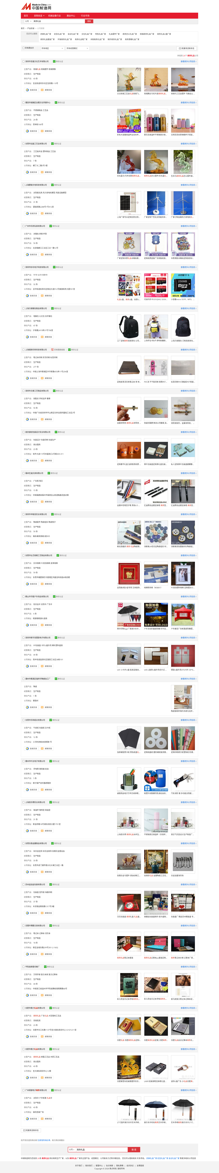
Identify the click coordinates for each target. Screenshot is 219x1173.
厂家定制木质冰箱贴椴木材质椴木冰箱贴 (129, 258)
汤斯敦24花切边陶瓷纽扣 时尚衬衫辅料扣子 (156, 546)
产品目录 (30, 28)
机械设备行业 (54, 15)
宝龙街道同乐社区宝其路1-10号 (45, 83)
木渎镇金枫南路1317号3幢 (43, 906)
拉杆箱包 (48, 316)
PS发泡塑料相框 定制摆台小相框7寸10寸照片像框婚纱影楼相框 (183, 587)
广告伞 (49, 604)
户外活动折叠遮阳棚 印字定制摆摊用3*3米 (156, 628)
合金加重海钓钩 (177, 875)
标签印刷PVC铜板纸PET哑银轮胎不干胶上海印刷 (183, 382)
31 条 (35, 202)
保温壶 (47, 810)
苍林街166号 (38, 124)
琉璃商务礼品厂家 (147, 34)
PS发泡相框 (45, 563)
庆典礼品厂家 (45, 34)
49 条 (35, 655)
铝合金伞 (37, 604)
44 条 (35, 984)
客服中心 (99, 1165)
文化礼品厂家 (86, 34)
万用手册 (37, 974)
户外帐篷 (42, 1098)
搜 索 (134, 1149)
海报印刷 (48, 892)
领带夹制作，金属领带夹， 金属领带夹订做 (183, 423)
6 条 (35, 613)
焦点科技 (113, 1168)
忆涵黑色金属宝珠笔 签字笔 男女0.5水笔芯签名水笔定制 (156, 505)
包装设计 (37, 440)
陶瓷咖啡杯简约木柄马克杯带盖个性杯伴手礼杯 (183, 711)
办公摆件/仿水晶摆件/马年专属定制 (156, 176)
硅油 (47, 769)
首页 (26, 15)
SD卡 (40, 275)
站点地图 (109, 1165)
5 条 (35, 778)
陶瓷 (35, 686)
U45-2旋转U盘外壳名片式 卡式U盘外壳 (156, 670)
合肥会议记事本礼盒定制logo (183, 1040)
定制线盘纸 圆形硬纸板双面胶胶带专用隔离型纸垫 (156, 752)
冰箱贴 (36, 234)
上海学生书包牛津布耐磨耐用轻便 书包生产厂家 (156, 340)
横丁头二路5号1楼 (40, 165)
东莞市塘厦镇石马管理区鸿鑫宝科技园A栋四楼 (51, 577)
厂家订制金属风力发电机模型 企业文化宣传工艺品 (183, 217)
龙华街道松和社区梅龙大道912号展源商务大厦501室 (54, 289)
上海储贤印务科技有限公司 (36, 349)
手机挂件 (42, 398)
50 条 (35, 243)
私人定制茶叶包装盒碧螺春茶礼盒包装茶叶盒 (183, 464)
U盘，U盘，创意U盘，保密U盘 (129, 299)
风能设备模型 (61, 192)
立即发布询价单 (44, 1140)
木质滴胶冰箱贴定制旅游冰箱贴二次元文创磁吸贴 (183, 258)
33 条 (35, 860)
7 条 (35, 161)
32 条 (35, 284)
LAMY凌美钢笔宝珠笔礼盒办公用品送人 (156, 1081)
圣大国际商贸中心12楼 (42, 1071)
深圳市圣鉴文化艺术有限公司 (37, 61)
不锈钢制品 (37, 110)
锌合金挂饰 (37, 851)
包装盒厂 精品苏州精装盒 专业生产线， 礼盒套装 (183, 916)
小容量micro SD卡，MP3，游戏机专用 (183, 299)
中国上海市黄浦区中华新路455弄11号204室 (50, 371)
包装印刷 (44, 440)
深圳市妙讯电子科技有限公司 (37, 267)
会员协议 (130, 1165)
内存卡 (45, 275)
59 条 (35, 572)
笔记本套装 (125, 958)
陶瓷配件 (37, 522)
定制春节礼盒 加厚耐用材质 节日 (129, 464)
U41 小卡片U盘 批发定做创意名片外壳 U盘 (129, 670)
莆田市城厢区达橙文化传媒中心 (37, 102)
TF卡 (35, 275)
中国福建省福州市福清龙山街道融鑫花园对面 (51, 495)
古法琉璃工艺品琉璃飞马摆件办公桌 (129, 93)
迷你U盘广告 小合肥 (183, 1081)
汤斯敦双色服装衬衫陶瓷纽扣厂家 (183, 546)
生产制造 (37, 74)
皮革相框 (54, 563)
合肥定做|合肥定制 (156, 1040)
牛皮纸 (36, 728)
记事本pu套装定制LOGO (156, 958)
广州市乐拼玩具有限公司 (35, 226)
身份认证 (59, 61)
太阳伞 (43, 604)
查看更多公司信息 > (189, 61)
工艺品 (45, 110)
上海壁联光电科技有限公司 (36, 185)
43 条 (35, 78)
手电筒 (36, 769)
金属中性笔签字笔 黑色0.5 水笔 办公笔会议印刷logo (129, 505)
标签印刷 (54, 357)
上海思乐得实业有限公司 (35, 802)
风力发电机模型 (49, 192)
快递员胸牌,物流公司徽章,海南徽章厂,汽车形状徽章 (156, 423)
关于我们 (78, 1165)
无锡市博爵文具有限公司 (35, 925)
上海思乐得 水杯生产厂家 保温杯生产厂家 (129, 834)
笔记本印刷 (37, 357)
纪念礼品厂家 (59, 34)
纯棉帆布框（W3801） (153, 587)
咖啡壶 (42, 810)
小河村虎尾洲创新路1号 (42, 742)
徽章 (48, 398)
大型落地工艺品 (55, 1015)
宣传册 (42, 892)
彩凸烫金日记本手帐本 (129, 999)
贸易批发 (37, 1020)
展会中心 (71, 15)
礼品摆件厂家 (114, 34)
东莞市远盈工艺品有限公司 (36, 143)
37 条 (35, 901)
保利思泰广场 (38, 1112)
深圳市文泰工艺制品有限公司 (37, 391)
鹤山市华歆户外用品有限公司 (37, 596)
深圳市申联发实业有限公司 (36, 514)
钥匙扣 (36, 398)
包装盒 (36, 892)
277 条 (36, 367)
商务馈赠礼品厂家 (132, 39)
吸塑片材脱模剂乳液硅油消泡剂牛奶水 (156, 793)
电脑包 (36, 316)
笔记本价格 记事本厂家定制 (183, 958)
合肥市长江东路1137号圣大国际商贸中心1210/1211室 (54, 1030)
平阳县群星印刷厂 (32, 966)
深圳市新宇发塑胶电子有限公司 (37, 637)
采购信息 (38, 15)
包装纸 (42, 728)
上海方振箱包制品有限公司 (36, 308)
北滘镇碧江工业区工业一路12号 (45, 248)
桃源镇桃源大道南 (40, 618)
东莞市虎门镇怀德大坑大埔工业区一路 (48, 865)
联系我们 (89, 1165)
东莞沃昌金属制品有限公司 (36, 843)
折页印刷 (46, 357)
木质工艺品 (54, 1057)
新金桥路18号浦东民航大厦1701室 (47, 824)
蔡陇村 (35, 700)
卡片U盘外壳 (46, 645)
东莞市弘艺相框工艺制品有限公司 (38, 555)
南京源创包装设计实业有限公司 (37, 432)
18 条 (35, 942)
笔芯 (41, 481)
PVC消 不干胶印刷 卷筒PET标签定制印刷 (156, 382)
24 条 (35, 119)
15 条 (35, 490)
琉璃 (37, 69)
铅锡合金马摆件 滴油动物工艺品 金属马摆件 (129, 875)
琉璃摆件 (44, 69)
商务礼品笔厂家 (81, 39)
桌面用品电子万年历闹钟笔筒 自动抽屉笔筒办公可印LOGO (129, 793)
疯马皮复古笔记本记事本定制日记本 (183, 999)
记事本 (42, 933)
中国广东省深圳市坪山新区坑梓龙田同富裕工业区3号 (54, 412)
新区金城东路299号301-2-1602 (45, 947)
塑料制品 (46, 151)
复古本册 (44, 974)
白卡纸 (47, 728)
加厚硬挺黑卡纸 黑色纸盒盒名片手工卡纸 (129, 752)
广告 (44, 1015)
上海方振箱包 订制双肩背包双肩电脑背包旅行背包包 (183, 341)
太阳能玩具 (37, 192)
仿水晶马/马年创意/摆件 (129, 176)
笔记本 (36, 933)
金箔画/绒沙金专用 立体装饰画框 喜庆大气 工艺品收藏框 (129, 587)
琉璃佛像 (52, 69)
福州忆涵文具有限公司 (34, 473)
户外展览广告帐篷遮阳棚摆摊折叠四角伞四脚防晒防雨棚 (183, 628)
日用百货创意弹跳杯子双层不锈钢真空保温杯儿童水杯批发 (183, 134)
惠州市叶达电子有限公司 (35, 761)
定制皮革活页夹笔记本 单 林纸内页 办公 (129, 382)
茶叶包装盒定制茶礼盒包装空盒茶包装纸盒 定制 (156, 464)
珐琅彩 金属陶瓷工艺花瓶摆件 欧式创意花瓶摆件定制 (156, 875)
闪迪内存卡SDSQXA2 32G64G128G (156, 299)
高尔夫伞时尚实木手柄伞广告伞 (156, 1122)
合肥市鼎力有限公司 (35, 1008)
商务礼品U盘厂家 (164, 34)
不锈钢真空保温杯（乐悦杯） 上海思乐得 (156, 834)
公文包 (42, 316)
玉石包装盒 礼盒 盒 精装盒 (129, 916)
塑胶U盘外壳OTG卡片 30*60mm (183, 670)
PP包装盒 (37, 645)
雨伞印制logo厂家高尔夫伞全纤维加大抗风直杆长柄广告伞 (129, 628)
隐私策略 (119, 1165)
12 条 (35, 737)
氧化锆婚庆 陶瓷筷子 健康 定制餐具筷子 (129, 546)
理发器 (42, 769)
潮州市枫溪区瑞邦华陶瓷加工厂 (37, 679)
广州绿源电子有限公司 (36, 1090)
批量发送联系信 (188, 48)
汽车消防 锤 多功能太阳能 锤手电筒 (183, 793)
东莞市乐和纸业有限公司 (35, 720)
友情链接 (140, 1165)
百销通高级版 (59, 349)
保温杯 (36, 810)
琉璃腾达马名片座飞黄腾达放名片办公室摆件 (156, 93)
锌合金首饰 (47, 851)
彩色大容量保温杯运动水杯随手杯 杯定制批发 (129, 134)
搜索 (89, 21)
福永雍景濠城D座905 (41, 536)
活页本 (47, 933)
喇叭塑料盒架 (57, 645)
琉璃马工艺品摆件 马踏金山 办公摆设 (183, 93)
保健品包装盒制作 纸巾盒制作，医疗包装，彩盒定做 (156, 916)
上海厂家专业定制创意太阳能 (129, 217)
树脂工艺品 (45, 1057)
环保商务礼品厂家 (65, 39)
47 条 (35, 325)
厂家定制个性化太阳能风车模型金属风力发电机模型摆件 (156, 217)
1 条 (35, 696)
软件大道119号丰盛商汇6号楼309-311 (48, 454)
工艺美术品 (37, 151)
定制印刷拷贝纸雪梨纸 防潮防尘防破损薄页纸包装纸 (183, 752)
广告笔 (36, 481)
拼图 (41, 234)
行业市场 (85, 15)
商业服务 (37, 444)
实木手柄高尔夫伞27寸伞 (183, 1122)
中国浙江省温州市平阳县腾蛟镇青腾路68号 (50, 988)
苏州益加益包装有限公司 (35, 884)
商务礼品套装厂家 (47, 39)
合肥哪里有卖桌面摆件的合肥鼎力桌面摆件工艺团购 (129, 1081)
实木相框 (37, 563)
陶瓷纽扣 (44, 522)
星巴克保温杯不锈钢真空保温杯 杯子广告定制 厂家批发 (156, 134)
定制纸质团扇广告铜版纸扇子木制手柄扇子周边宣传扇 (156, 258)
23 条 (35, 449)
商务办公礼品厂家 (130, 34)
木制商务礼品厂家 (97, 39)
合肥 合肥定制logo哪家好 (129, 1040)
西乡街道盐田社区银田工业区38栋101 (48, 659)
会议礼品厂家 (73, 34)
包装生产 (52, 440)
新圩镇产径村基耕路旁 (42, 783)
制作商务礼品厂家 (115, 39)
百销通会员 (29, 48)
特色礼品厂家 (100, 34)
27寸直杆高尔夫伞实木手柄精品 (129, 1122)
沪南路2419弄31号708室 (43, 330)
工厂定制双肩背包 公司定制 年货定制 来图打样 (129, 341)
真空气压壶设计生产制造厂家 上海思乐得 (183, 834)
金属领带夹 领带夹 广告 (129, 423)
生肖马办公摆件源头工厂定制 (183, 176)
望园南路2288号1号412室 (43, 207)
